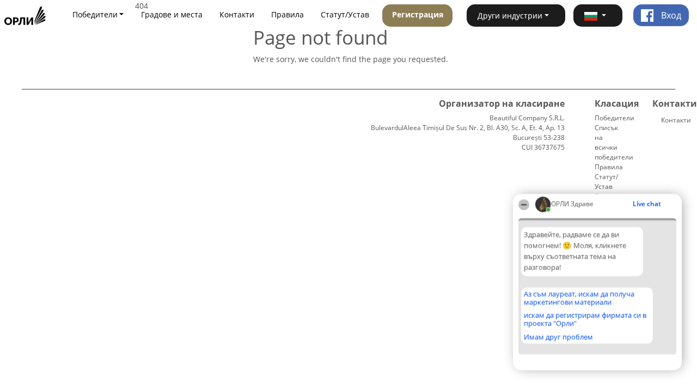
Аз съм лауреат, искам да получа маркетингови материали (579, 298)
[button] (597, 15)
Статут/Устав (345, 14)
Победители (614, 117)
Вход (670, 15)
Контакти (236, 14)
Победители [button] (95, 14)
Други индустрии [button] (510, 15)
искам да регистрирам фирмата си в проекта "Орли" (585, 319)
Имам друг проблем (558, 337)
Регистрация (417, 14)
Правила (287, 14)
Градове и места (172, 14)
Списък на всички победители (614, 142)
